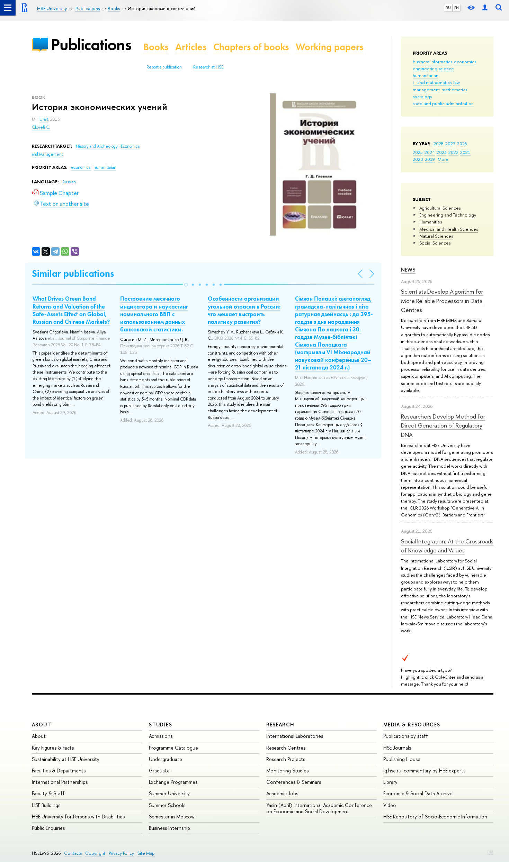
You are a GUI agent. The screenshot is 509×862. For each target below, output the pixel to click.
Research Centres (285, 747)
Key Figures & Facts (53, 747)
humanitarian (425, 75)
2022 (453, 152)
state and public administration (443, 103)
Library (390, 782)
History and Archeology (97, 146)
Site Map (146, 853)
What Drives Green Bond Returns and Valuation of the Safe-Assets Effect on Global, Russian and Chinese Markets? (71, 310)
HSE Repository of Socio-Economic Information (435, 816)
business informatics (432, 61)
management (426, 89)
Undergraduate (165, 759)
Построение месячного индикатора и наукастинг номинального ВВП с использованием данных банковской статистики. (154, 314)
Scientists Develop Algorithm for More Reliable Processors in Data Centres (442, 300)
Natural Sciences (436, 236)
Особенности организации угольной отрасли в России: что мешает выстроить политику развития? (244, 310)
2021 (465, 152)
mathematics (454, 89)
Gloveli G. (41, 127)
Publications (91, 44)
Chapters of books (251, 47)
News (408, 269)
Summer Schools (167, 805)
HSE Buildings (46, 805)
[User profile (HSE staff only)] (485, 8)
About (41, 724)
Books (155, 47)
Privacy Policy (121, 853)
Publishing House (401, 759)
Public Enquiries (48, 828)
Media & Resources (411, 724)
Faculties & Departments (59, 770)
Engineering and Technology (447, 215)
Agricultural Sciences (440, 208)
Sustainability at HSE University (65, 759)
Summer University (169, 793)
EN (456, 7)
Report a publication (164, 67)
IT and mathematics (432, 82)
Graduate (159, 770)
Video (389, 805)
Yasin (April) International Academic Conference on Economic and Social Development (319, 808)
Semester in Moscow (172, 816)
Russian (69, 182)
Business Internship (169, 828)
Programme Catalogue (173, 747)
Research (280, 724)
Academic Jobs (282, 793)
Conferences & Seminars (293, 782)
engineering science (433, 68)
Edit (490, 852)
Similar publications (73, 273)
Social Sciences (434, 243)
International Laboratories (294, 736)
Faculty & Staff (48, 793)
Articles (190, 47)
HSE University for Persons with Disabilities (78, 816)
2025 (418, 152)
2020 (418, 159)
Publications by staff (405, 736)
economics (465, 61)
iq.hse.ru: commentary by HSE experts (424, 770)
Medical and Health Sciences (448, 229)
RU (448, 7)
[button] (185, 284)
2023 (442, 152)
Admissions (160, 736)
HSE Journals (397, 747)
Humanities (430, 222)
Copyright (95, 853)
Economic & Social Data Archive (418, 793)
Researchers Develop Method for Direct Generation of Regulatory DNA (443, 425)
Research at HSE (208, 67)
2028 (439, 143)
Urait (43, 119)
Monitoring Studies (287, 770)
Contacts (73, 853)
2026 (462, 143)
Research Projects (285, 759)
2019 (430, 159)
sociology (422, 96)
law (456, 82)
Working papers (329, 47)
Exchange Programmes (173, 782)
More (443, 159)
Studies (160, 724)
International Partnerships (60, 782)
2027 (450, 143)
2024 (430, 152)
